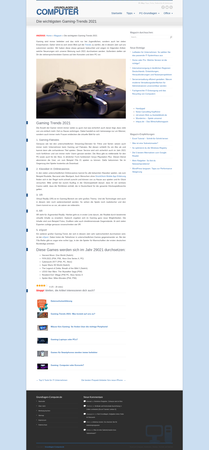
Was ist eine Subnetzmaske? (145, 143)
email (167, 7)
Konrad (88, 401)
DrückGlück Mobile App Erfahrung (110, 176)
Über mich (41, 406)
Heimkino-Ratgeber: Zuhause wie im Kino (108, 401)
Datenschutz (42, 425)
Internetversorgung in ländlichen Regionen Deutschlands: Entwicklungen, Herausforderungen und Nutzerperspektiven (152, 71)
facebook (163, 7)
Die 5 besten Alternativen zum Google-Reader (149, 154)
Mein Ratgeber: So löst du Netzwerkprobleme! (144, 162)
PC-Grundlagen (148, 13)
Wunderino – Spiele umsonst (149, 118)
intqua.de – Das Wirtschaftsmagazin (152, 121)
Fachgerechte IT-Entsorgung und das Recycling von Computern (149, 92)
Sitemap (41, 415)
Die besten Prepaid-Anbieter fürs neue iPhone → (103, 380)
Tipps (129, 13)
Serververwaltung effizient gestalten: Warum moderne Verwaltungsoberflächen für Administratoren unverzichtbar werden (152, 82)
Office (167, 13)
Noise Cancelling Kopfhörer (148, 112)
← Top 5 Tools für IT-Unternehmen (52, 380)
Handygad (140, 108)
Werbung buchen (44, 411)
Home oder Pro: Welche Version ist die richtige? (149, 61)
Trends (88, 45)
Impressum (42, 420)
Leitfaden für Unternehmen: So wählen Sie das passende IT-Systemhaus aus (151, 53)
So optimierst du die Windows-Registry (149, 148)
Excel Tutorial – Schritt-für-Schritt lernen (150, 138)
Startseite (116, 13)
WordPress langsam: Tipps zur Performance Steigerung (152, 170)
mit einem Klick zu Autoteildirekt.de (151, 115)
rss (171, 7)
